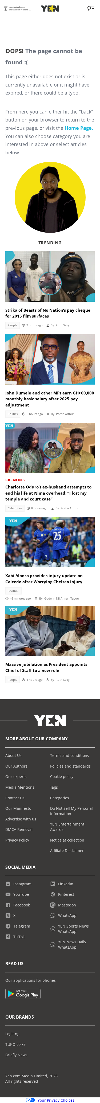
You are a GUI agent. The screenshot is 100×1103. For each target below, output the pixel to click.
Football (13, 591)
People (12, 325)
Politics (13, 414)
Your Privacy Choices (56, 1100)
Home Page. (79, 128)
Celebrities (15, 508)
